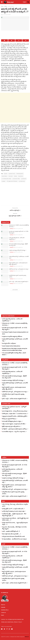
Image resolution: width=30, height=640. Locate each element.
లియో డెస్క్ (11, 228)
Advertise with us (4, 610)
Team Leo (26, 636)
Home (2, 6)
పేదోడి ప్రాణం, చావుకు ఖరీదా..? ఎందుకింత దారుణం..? (15, 413)
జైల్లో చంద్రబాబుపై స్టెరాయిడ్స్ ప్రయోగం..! (11, 426)
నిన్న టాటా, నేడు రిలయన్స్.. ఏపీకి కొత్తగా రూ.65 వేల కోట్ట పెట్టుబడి (14, 528)
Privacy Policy (18, 622)
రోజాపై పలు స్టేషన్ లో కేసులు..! (9, 418)
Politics (5, 6)
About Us (3, 605)
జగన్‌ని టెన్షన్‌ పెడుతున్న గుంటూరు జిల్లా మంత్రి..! (13, 511)
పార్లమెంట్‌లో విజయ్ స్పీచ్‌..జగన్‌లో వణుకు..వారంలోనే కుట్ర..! (19, 257)
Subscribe (3, 607)
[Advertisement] (15, 35)
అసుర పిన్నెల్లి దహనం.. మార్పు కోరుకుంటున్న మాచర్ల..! (15, 411)
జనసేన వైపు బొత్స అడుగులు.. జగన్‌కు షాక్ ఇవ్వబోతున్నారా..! (16, 238)
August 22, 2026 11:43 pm (18, 271)
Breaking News (20, 173)
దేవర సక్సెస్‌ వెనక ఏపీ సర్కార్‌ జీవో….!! (11, 534)
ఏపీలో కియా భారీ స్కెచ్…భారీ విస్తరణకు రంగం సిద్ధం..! (19, 269)
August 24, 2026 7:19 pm (18, 252)
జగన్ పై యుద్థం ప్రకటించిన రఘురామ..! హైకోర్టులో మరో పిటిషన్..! (14, 407)
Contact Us (3, 612)
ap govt (5, 173)
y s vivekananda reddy (6, 178)
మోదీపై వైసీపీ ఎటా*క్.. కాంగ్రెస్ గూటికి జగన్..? (13, 508)
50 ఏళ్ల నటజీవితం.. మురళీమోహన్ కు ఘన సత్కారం (14, 539)
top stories (20, 176)
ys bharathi (23, 178)
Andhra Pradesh (11, 6)
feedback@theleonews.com (15, 619)
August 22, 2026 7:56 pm (18, 278)
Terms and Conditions (7, 622)
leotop (15, 176)
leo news (11, 176)
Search (2, 615)
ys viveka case (22, 181)
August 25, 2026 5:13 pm (18, 241)
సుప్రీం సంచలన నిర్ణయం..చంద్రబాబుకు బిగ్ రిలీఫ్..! (14, 424)
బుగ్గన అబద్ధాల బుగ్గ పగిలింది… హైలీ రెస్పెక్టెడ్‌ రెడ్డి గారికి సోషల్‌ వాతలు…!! (15, 519)
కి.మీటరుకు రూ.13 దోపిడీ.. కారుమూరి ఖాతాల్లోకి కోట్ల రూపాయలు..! (19, 226)
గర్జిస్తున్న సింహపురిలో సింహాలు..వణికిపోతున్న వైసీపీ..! (15, 416)
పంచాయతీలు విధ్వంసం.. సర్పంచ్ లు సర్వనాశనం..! (14, 431)
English (24, 2)
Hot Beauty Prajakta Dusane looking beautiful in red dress (15, 333)
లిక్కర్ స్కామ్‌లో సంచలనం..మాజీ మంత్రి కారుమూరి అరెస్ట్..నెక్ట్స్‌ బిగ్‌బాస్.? (18, 263)
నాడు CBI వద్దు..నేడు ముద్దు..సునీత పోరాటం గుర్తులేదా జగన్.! (15, 505)
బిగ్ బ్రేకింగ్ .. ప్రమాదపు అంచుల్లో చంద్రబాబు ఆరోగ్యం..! (15, 429)
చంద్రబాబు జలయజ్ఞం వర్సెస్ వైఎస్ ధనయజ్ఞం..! (17, 250)
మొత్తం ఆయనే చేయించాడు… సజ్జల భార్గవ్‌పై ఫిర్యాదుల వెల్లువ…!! (15, 523)
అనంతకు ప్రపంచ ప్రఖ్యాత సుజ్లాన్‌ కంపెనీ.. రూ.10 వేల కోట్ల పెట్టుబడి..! (18, 232)
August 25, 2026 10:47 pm (18, 228)
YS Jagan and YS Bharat (12, 181)
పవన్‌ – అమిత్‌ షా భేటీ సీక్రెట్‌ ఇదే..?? (11, 531)
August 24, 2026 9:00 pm (18, 247)
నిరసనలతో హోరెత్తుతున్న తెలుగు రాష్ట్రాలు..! (12, 421)
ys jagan (3, 181)
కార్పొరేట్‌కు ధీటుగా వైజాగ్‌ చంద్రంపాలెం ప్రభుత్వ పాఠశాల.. (17, 276)
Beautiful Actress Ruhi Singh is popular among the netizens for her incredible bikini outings (14, 349)
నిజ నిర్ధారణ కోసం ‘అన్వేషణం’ (9, 343)
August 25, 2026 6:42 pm (18, 234)
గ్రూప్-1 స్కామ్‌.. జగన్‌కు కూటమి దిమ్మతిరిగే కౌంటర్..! (18, 282)
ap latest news (12, 173)
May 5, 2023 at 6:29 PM (5, 15)
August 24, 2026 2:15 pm (18, 266)
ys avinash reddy (16, 178)
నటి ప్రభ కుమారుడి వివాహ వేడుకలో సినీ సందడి (13, 536)
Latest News (4, 176)
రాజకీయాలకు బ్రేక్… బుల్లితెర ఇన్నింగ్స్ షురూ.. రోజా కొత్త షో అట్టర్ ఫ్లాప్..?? (14, 514)
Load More (15, 289)
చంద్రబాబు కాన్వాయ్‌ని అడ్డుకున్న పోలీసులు (12, 336)
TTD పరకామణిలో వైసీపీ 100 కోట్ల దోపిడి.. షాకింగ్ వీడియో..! (14, 354)
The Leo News (6, 636)
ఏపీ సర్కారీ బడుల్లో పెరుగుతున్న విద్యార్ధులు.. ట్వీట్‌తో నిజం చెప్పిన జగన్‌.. (18, 244)
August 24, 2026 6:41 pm (18, 260)
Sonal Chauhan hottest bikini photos (11, 346)
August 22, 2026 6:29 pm (18, 283)
